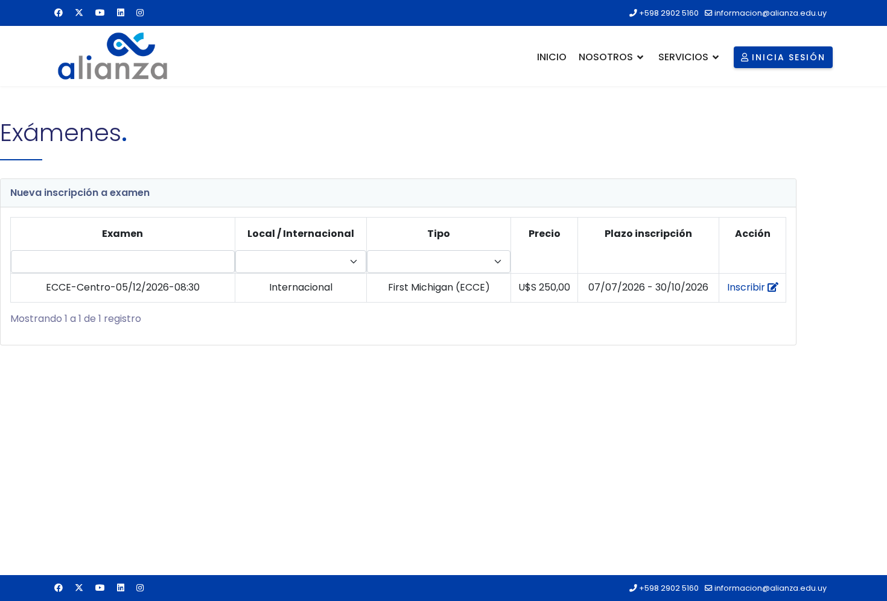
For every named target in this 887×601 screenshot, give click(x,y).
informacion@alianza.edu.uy (770, 13)
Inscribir (747, 287)
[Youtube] (100, 13)
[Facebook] (58, 13)
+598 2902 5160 (669, 13)
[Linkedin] (120, 13)
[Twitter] (79, 13)
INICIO (552, 57)
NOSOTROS (606, 57)
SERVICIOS (683, 57)
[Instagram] (140, 13)
